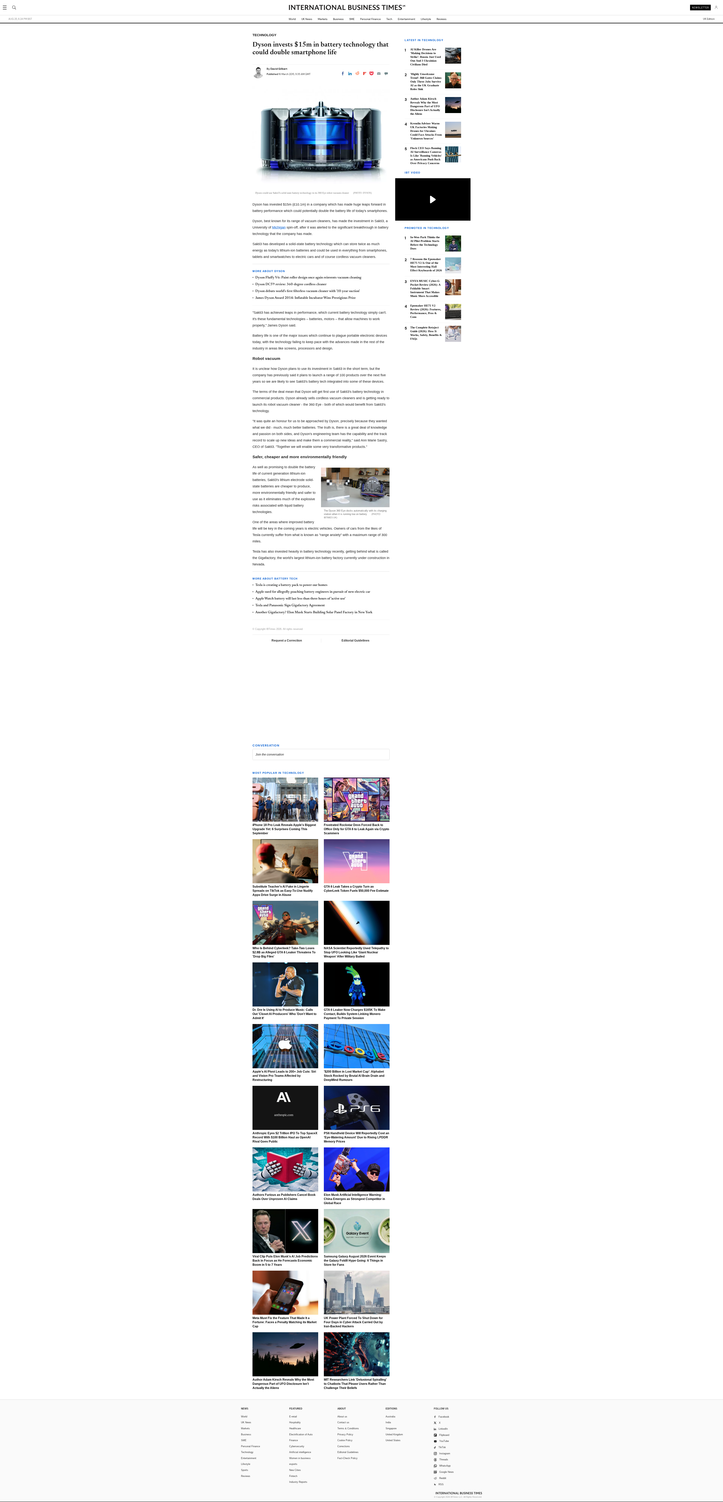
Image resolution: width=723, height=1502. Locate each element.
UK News (306, 19)
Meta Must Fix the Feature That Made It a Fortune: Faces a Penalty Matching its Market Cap (284, 1322)
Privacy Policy (345, 1434)
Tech (389, 19)
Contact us (343, 1422)
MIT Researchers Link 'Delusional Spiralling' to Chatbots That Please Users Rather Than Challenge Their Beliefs (355, 1384)
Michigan (279, 227)
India (388, 1422)
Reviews (441, 19)
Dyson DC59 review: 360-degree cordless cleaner (291, 284)
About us (342, 1416)
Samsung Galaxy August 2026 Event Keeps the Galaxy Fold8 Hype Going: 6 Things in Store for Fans (355, 1260)
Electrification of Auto (301, 1434)
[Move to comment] (386, 73)
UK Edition (709, 19)
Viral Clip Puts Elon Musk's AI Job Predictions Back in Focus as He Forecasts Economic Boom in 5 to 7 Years (285, 1260)
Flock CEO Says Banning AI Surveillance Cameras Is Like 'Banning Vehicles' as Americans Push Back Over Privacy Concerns (426, 156)
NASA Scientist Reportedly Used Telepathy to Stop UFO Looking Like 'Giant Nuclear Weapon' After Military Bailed (356, 952)
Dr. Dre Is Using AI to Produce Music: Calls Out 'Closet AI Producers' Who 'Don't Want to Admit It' (284, 1014)
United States (393, 1440)
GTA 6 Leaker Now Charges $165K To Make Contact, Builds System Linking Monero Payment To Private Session (354, 1014)
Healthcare (295, 1428)
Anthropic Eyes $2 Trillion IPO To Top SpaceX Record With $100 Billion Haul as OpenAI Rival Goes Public (284, 1137)
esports (293, 1464)
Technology (247, 1452)
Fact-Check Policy (347, 1458)
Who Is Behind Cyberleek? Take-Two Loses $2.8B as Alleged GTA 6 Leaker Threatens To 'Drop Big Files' (284, 952)
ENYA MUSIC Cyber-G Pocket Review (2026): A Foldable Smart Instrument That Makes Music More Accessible (425, 288)
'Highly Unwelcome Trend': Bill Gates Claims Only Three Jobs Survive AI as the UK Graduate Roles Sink (426, 82)
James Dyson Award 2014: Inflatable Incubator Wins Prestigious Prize (305, 298)
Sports (244, 1470)
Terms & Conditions (348, 1428)
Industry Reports (298, 1482)
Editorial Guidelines (355, 640)
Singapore (391, 1428)
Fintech (293, 1476)
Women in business (300, 1458)
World (292, 19)
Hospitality (295, 1422)
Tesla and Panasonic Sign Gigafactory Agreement (290, 605)
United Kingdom (394, 1434)
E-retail (293, 1416)
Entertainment (406, 19)
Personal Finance (370, 19)
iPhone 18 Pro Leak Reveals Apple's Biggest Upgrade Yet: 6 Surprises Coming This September (284, 829)
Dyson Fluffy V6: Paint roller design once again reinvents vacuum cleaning (308, 277)
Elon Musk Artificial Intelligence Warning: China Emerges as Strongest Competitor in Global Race (354, 1199)
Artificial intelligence (300, 1452)
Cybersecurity (296, 1446)
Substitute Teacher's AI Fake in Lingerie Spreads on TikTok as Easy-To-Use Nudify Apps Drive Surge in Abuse (282, 890)
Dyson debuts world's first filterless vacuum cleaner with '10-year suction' (307, 291)
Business (338, 19)
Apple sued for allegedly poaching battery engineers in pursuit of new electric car (312, 592)
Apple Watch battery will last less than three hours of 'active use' (300, 598)
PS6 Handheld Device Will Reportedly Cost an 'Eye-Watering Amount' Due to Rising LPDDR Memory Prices (356, 1137)
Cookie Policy (344, 1440)
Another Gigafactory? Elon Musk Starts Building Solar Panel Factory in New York (313, 612)
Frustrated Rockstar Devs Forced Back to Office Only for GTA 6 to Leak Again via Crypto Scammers (356, 829)
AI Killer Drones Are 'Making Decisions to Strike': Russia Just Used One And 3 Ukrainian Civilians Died (425, 57)
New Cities (295, 1470)
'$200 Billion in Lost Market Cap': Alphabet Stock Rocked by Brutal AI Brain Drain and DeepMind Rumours (354, 1075)
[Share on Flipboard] (364, 73)
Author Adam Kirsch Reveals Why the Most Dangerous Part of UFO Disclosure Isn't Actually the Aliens (283, 1384)
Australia (390, 1416)
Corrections (343, 1446)
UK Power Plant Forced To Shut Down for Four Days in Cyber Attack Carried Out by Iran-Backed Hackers (353, 1322)
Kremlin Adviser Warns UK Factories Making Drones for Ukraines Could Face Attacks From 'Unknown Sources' (426, 131)
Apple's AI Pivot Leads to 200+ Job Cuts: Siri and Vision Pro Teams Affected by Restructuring (284, 1075)
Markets (322, 19)
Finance (293, 1440)
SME (352, 19)
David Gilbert (278, 68)
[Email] (378, 73)
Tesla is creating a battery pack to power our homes (291, 585)
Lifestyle (426, 19)
